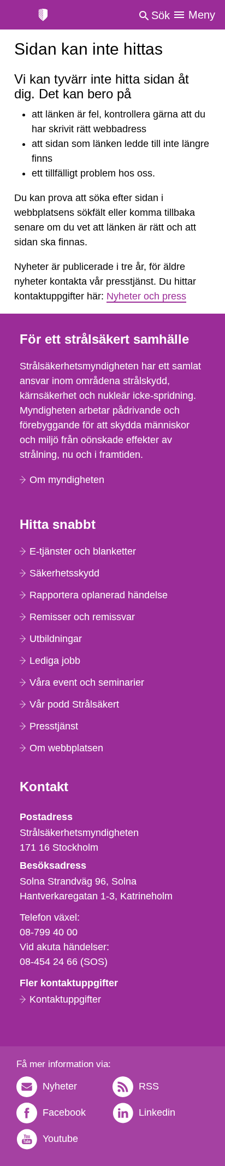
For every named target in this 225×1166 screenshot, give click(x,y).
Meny (201, 15)
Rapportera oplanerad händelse (98, 595)
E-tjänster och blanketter (82, 551)
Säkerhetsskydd (64, 573)
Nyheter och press (146, 296)
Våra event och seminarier (86, 682)
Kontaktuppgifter (65, 999)
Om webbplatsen (66, 748)
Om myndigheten (66, 479)
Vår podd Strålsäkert (74, 704)
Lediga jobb (54, 660)
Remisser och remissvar (82, 616)
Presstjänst (53, 726)
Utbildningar (55, 638)
